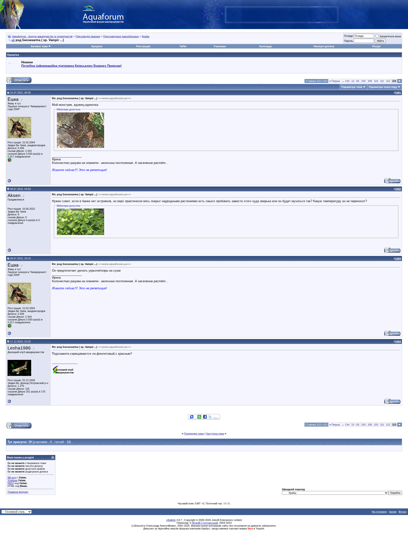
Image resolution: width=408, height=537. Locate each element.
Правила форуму (18, 491)
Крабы (145, 36)
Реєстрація (143, 46)
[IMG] (11, 483)
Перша (334, 81)
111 (382, 81)
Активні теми (39, 46)
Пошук (376, 46)
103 (363, 81)
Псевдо (348, 35)
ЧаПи (182, 46)
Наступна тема (215, 433)
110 (376, 81)
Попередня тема (194, 433)
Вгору (403, 511)
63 (357, 81)
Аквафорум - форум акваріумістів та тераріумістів (42, 36)
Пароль (348, 40)
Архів (392, 511)
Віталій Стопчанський (205, 522)
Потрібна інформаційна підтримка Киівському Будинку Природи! (71, 66)
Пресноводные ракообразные (121, 36)
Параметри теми (351, 86)
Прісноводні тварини (88, 36)
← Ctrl (345, 81)
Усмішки (12, 480)
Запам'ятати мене (390, 36)
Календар (265, 46)
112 (388, 81)
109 (370, 81)
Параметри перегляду (383, 86)
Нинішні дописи (324, 46)
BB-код (12, 477)
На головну (379, 511)
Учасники (220, 46)
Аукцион (96, 46)
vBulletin (171, 520)
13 (352, 81)
